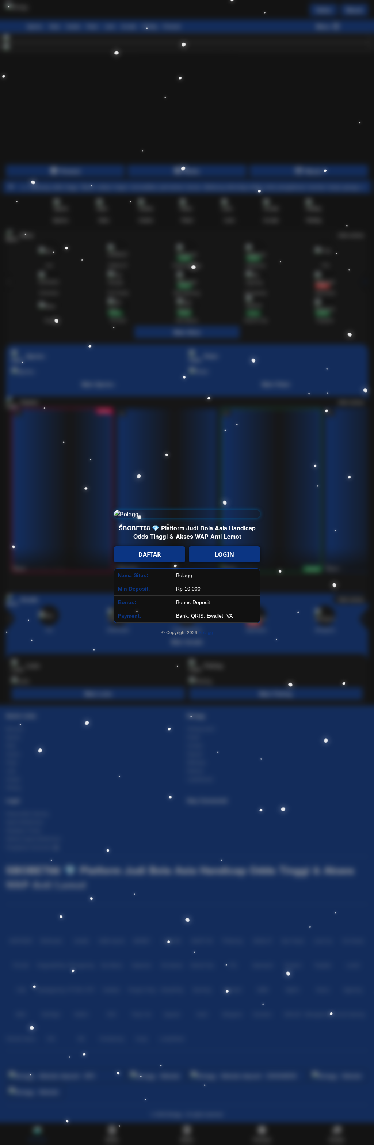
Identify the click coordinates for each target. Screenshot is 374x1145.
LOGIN (224, 554)
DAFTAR (149, 554)
